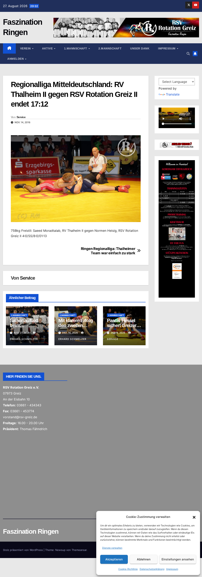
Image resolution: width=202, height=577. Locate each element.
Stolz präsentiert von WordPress (23, 549)
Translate (173, 94)
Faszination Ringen (30, 531)
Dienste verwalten (112, 547)
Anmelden (16, 58)
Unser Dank (139, 48)
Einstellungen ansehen (178, 559)
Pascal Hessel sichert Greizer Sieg (121, 325)
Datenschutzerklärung (152, 569)
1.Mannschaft (76, 48)
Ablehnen (144, 559)
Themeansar (79, 549)
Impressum (172, 569)
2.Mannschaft (110, 48)
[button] (194, 517)
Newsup (60, 549)
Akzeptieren (114, 559)
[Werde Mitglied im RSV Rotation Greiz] (177, 145)
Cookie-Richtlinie (128, 569)
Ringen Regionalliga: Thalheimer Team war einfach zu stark (108, 251)
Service (21, 117)
